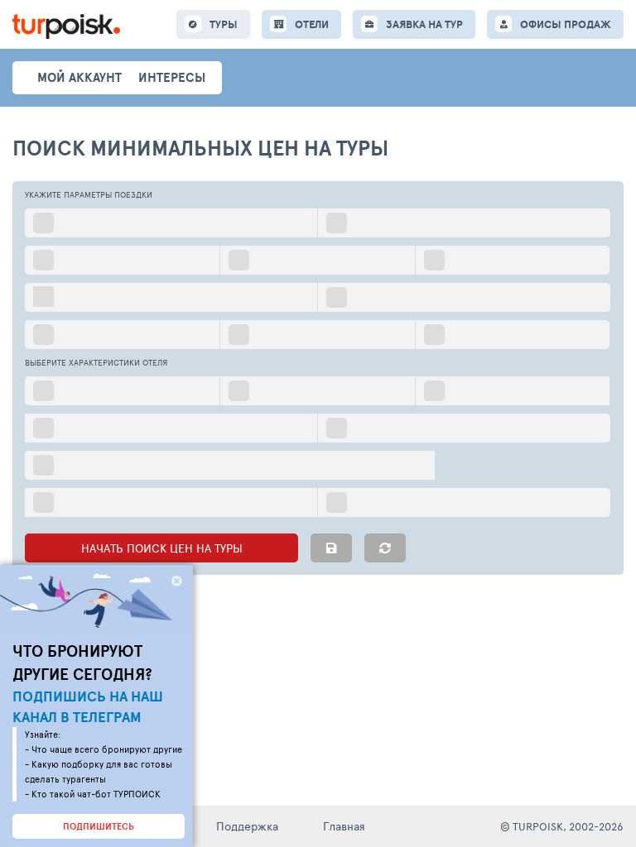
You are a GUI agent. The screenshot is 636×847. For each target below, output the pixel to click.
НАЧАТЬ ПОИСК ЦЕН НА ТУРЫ (162, 548)
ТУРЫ (224, 24)
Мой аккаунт (79, 77)
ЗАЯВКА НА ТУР (424, 24)
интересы (171, 77)
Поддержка (247, 826)
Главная (344, 826)
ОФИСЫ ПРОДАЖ (565, 24)
